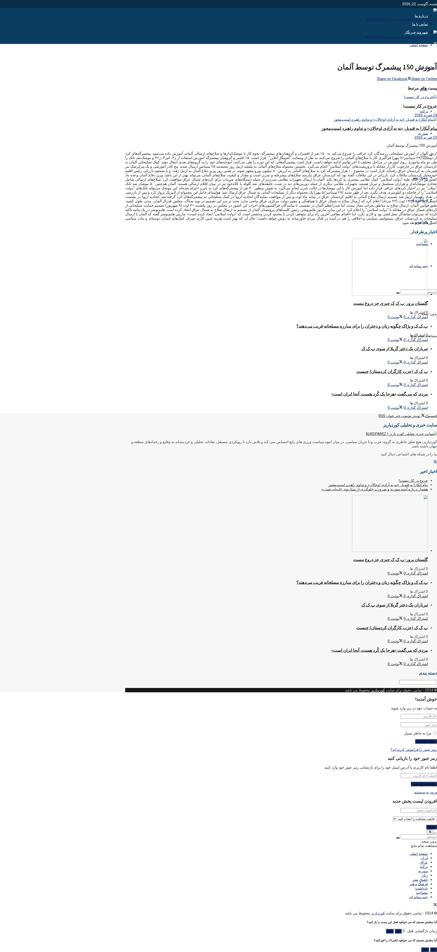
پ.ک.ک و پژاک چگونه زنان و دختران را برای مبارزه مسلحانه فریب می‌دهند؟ (362, 326)
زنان (424, 875)
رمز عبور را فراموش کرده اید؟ (414, 749)
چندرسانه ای (418, 897)
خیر (390, 931)
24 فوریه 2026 (425, 115)
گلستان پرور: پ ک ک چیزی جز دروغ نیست (390, 303)
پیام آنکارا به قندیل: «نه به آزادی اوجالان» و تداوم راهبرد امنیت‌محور (379, 128)
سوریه (423, 133)
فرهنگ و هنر (418, 884)
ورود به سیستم (425, 792)
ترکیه (424, 111)
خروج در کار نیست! (420, 106)
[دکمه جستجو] (398, 838)
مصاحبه (422, 892)
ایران (424, 858)
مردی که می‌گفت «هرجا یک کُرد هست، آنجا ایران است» (379, 394)
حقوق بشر (420, 880)
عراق (424, 862)
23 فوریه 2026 (425, 137)
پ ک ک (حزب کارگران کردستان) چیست (392, 371)
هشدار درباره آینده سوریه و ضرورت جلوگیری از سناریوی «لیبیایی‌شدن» (374, 489)
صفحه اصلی (418, 45)
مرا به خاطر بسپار (418, 733)
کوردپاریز (378, 690)
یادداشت (421, 888)
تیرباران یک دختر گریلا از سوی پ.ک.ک (394, 348)
